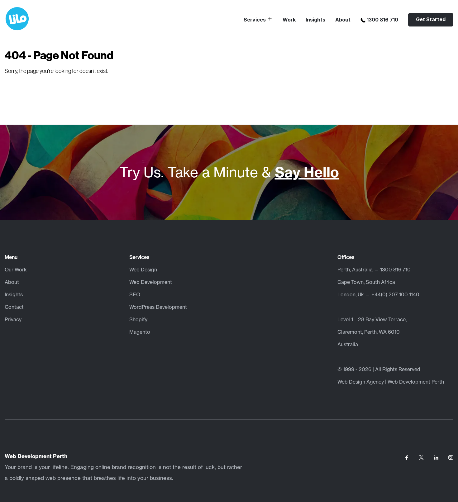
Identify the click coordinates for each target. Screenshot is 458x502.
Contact (14, 307)
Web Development (150, 282)
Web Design (143, 269)
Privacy (13, 319)
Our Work (16, 269)
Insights (315, 20)
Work (289, 20)
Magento (139, 332)
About (343, 20)
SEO (134, 294)
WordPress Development (158, 307)
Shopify (138, 319)
